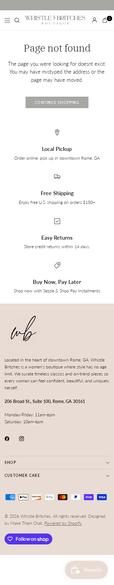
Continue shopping (57, 102)
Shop (10, 462)
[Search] (17, 20)
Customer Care (22, 475)
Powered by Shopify (63, 523)
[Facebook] (11, 438)
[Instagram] (26, 438)
